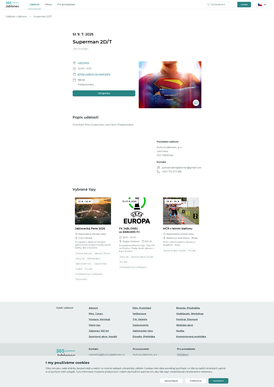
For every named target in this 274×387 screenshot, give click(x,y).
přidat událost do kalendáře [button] (94, 74)
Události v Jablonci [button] (16, 16)
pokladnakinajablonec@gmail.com (181, 167)
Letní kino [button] (83, 62)
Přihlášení (183, 354)
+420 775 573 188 (172, 171)
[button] (244, 4)
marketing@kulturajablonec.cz (107, 354)
